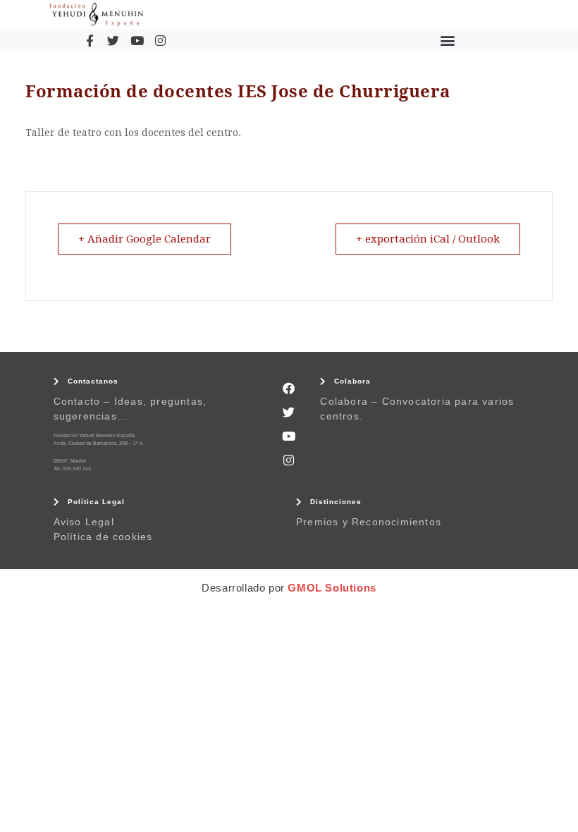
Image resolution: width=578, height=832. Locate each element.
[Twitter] (113, 40)
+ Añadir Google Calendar (144, 239)
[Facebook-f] (89, 40)
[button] (447, 40)
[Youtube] (137, 40)
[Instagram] (160, 40)
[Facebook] (289, 388)
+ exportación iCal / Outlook (428, 239)
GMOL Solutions (332, 588)
